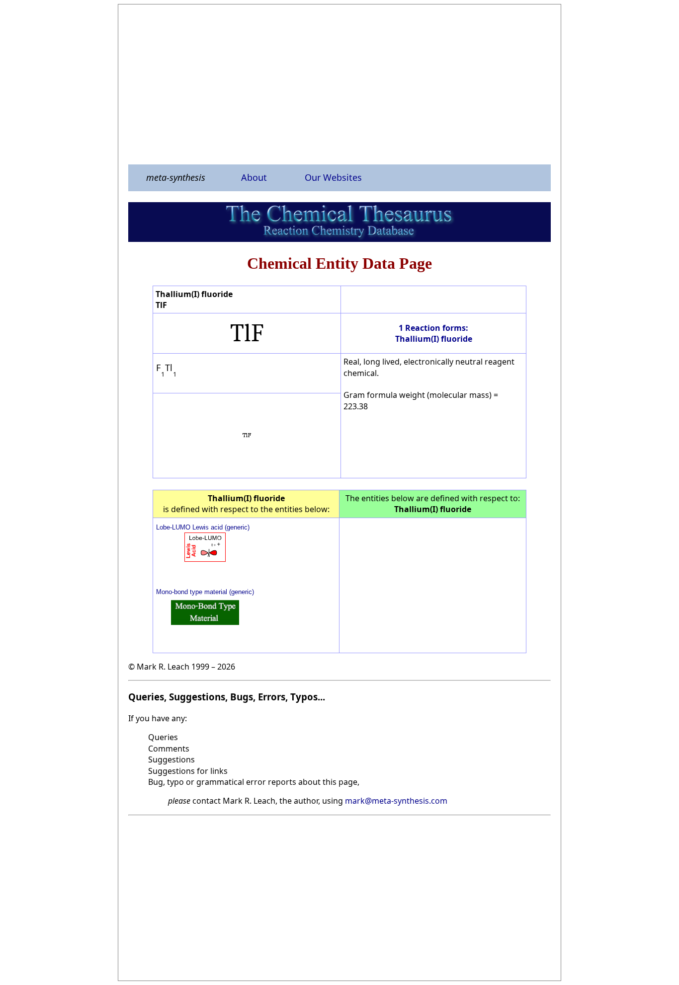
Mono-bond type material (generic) (205, 592)
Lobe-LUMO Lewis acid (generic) (203, 527)
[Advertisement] (339, 83)
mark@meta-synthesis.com (396, 800)
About (254, 177)
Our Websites (333, 177)
